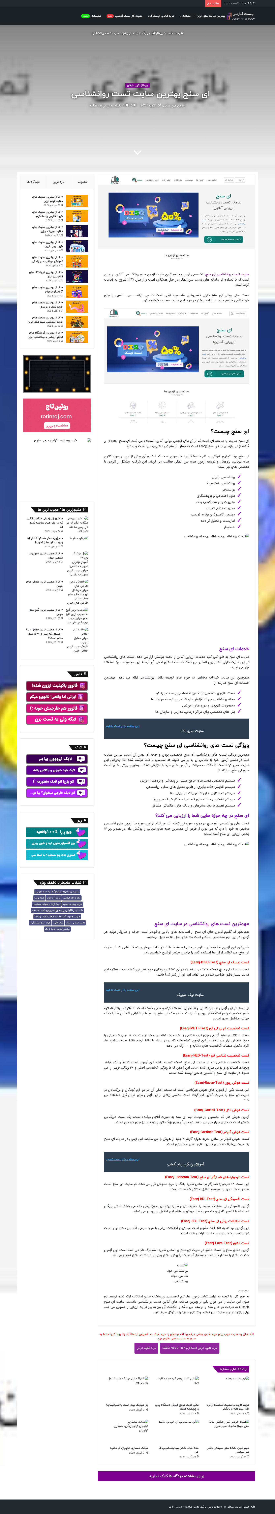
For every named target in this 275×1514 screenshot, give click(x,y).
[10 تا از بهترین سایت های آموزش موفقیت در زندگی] (77, 261)
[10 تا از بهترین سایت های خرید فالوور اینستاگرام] (77, 216)
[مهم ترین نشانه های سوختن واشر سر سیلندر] (227, 1432)
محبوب (83, 181)
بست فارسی (173, 33)
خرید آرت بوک (54, 898)
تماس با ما (175, 1507)
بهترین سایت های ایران (211, 16)
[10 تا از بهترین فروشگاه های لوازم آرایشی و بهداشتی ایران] (77, 337)
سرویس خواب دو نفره (43, 910)
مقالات (186, 16)
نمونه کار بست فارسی (125, 16)
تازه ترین (59, 181)
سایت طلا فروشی (72, 898)
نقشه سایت (192, 1507)
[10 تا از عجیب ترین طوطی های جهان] (77, 592)
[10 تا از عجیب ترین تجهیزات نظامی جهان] (77, 564)
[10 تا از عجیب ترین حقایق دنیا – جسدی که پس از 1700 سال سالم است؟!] (77, 640)
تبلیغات (92, 16)
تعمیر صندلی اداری (75, 923)
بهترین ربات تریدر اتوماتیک (65, 891)
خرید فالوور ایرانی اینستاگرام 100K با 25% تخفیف (189, 1348)
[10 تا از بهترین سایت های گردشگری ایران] (77, 291)
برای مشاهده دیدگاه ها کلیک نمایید (176, 1476)
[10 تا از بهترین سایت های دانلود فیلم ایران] (77, 201)
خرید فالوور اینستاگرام (161, 16)
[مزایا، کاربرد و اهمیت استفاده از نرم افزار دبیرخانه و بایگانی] (227, 1389)
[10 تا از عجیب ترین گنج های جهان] (77, 616)
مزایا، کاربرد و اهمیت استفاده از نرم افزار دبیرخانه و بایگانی (228, 1407)
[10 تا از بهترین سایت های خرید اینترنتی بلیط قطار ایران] (77, 322)
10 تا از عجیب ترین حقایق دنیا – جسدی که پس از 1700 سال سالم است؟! (44, 634)
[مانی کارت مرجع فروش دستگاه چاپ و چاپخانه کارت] (176, 1389)
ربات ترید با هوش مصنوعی (46, 904)
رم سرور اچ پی (42, 891)
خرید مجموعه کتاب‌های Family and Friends (57, 916)
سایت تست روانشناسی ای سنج (227, 274)
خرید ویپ (39, 898)
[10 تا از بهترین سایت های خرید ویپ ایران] (77, 246)
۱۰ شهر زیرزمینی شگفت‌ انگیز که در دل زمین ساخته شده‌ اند (45, 523)
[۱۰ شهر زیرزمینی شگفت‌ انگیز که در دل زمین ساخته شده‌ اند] (77, 524)
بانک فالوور (58, 923)
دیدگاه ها (32, 181)
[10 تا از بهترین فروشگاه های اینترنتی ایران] (77, 276)
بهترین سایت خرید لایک (57, 929)
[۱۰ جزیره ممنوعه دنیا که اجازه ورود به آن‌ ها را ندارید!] (77, 542)
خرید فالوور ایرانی (146, 1348)
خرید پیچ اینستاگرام (40, 923)
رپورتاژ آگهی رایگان (152, 33)
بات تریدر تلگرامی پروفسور (69, 910)
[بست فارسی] (240, 16)
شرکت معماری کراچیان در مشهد (129, 1448)
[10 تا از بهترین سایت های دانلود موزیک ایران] (77, 231)
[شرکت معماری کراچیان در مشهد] (126, 1432)
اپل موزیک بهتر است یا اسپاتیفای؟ (127, 1405)
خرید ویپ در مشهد (72, 904)
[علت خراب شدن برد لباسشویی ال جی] (176, 1432)
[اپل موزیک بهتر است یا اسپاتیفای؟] (126, 1389)
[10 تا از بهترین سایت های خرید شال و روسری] (77, 307)
